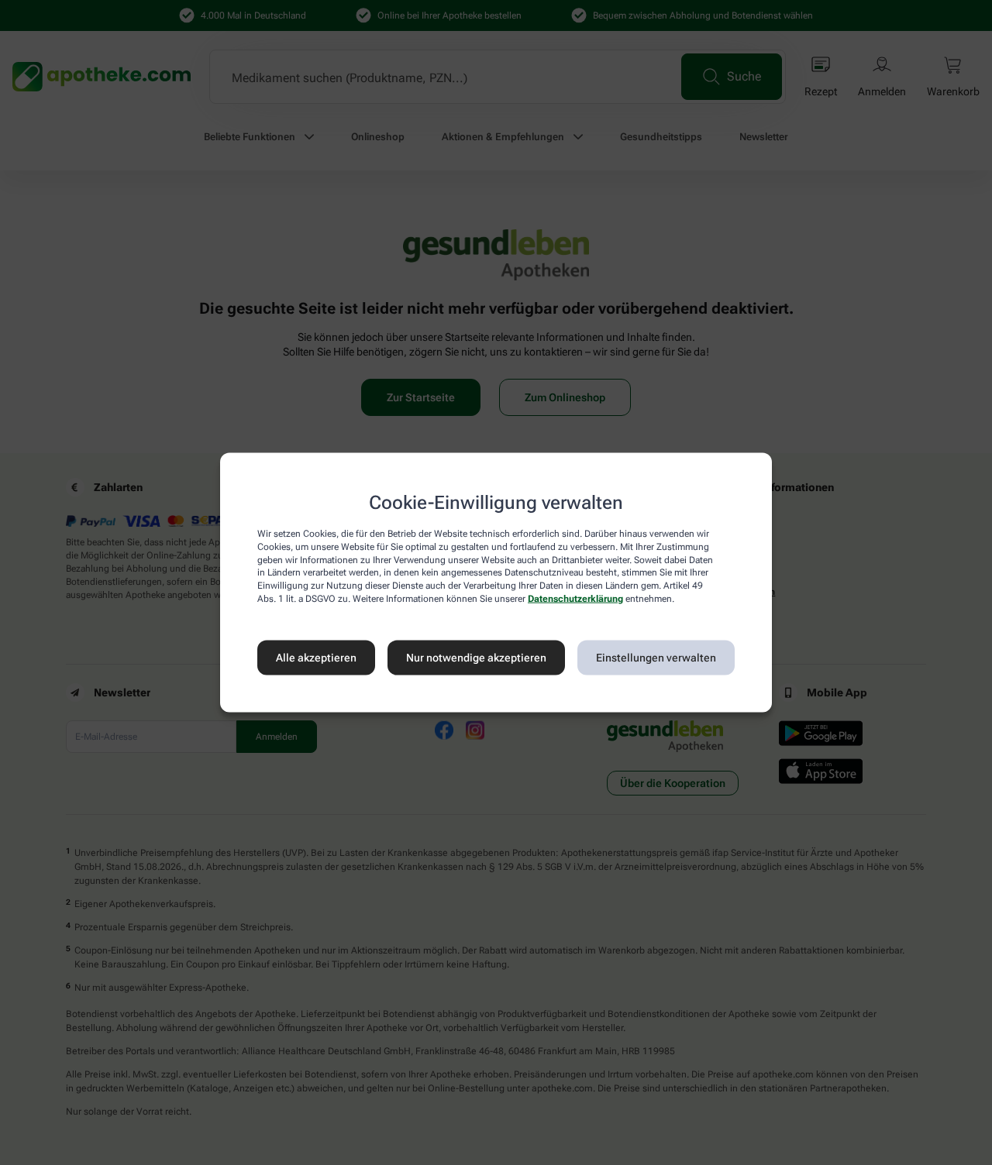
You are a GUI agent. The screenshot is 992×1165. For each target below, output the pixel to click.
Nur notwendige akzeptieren (476, 657)
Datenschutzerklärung (575, 598)
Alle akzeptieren (316, 657)
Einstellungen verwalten (656, 657)
